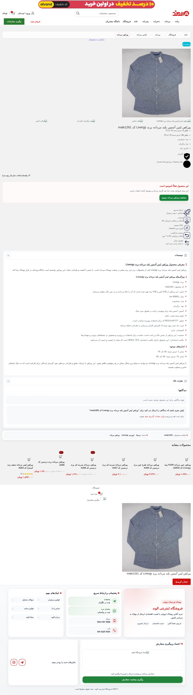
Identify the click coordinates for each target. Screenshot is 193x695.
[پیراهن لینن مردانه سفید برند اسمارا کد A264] (17, 453)
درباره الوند (55, 617)
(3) (21, 474)
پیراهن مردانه (122, 35)
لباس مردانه (142, 35)
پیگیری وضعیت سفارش (132, 679)
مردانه (157, 35)
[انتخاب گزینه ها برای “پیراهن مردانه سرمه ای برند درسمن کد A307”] (124, 459)
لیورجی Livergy (128, 435)
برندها (138, 435)
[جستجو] (78, 13)
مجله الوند (30, 617)
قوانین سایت (29, 608)
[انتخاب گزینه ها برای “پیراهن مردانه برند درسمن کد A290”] (61, 456)
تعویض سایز (178, 241)
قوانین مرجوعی (54, 600)
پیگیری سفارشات (14, 21)
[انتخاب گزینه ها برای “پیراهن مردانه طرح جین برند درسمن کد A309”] (155, 459)
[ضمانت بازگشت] (187, 235)
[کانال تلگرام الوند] (22, 662)
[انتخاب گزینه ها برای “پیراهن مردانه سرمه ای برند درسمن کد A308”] (92, 459)
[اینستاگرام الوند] (14, 662)
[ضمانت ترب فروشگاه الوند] (122, 660)
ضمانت (180, 218)
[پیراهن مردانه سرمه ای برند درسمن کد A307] (112, 453)
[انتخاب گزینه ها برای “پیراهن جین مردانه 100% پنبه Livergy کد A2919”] (187, 459)
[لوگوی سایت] (180, 13)
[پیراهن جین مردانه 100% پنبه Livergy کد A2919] (175, 453)
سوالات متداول (28, 600)
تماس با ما (56, 608)
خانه (186, 35)
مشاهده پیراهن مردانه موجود (174, 198)
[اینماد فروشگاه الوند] (140, 660)
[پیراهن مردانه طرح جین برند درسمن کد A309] (143, 453)
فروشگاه (172, 35)
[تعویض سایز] (187, 243)
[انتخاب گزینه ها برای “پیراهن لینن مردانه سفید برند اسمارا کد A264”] (29, 459)
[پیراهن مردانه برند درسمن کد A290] (49, 451)
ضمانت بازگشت (177, 233)
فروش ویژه (35, 21)
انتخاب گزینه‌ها (182, 582)
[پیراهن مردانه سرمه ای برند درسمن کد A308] (80, 453)
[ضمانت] (187, 220)
